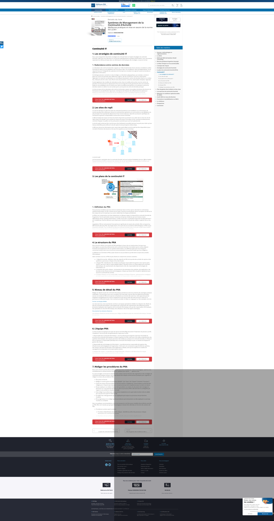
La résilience (160, 101)
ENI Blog (95, 501)
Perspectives (160, 103)
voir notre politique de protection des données (121, 455)
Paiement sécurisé (145, 466)
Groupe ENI (141, 501)
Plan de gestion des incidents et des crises (137, 431)
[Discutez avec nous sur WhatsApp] (133, 5)
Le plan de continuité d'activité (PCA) (108, 431)
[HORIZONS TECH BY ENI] (137, 485)
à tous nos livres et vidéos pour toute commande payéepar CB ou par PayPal (128, 446)
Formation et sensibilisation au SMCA (167, 99)
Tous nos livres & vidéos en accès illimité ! (137, 1)
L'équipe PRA (163, 85)
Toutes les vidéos (163, 470)
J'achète (129, 100)
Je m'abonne (142, 100)
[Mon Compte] (181, 5)
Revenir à (115, 40)
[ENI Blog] (167, 485)
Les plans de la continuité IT (166, 78)
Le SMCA (159, 56)
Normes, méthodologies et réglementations (164, 53)
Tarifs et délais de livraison (147, 468)
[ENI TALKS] (106, 485)
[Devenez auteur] (1, 46)
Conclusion (160, 105)
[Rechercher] (172, 5)
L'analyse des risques (163, 65)
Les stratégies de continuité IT (167, 74)
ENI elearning (141, 511)
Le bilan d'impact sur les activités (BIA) (168, 63)
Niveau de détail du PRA (165, 83)
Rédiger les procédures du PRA (167, 87)
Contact (142, 472)
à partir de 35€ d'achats (146, 445)
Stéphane (115, 33)
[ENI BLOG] (1, 43)
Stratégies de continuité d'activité (166, 68)
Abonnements (162, 468)
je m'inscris (159, 454)
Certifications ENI (165, 511)
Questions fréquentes (146, 464)
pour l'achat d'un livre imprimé (110, 445)
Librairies (161, 464)
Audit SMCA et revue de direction (166, 97)
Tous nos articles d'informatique (125, 464)
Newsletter (161, 466)
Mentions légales (121, 468)
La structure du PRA (164, 80)
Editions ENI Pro (119, 511)
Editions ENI (101, 4)
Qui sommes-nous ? (122, 466)
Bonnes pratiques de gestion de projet (168, 61)
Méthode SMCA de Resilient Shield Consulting (166, 58)
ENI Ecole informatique (120, 501)
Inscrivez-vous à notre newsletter (120, 454)
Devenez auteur (163, 472)
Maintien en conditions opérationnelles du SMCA (168, 94)
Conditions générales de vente (124, 470)
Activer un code (144, 470)
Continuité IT (160, 72)
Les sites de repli (164, 76)
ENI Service (95, 511)
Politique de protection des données (126, 472)
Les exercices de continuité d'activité (167, 91)
